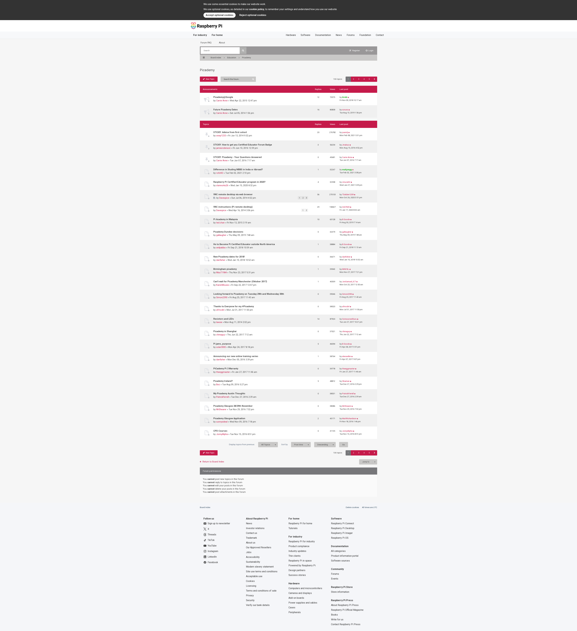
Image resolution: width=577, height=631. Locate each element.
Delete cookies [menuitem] (352, 507)
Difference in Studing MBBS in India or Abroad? (238, 169)
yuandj (345, 132)
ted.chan (220, 222)
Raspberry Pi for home (300, 523)
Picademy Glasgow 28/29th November (233, 406)
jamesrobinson (223, 148)
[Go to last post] (348, 97)
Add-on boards (296, 597)
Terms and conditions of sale (261, 590)
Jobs (248, 552)
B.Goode (346, 219)
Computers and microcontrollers (305, 588)
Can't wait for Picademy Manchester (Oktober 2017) (240, 281)
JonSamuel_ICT (349, 281)
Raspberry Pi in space (300, 560)
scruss (345, 110)
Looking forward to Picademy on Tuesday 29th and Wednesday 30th (248, 294)
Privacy (250, 595)
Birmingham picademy (225, 269)
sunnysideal (221, 422)
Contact (380, 35)
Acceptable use (254, 576)
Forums (351, 35)
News (339, 35)
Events (334, 578)
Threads (212, 534)
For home (217, 35)
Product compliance (298, 546)
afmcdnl (220, 310)
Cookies (250, 581)
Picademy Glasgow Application (229, 418)
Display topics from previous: (249, 444)
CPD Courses (220, 431)
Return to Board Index (213, 461)
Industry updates (297, 551)
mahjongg (347, 169)
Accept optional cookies (219, 15)
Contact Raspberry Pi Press (345, 624)
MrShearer (221, 409)
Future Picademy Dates (225, 109)
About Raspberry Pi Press (345, 605)
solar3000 (221, 347)
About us (250, 542)
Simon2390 (221, 297)
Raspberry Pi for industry (301, 541)
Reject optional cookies (252, 15)
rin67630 (346, 207)
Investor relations (255, 528)
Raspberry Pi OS (339, 537)
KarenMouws (222, 285)
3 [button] (358, 79)
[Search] (243, 50)
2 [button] (353, 79)
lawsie (219, 322)
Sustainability (253, 561)
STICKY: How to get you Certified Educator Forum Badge (242, 145)
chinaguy (220, 334)
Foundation (365, 35)
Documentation (323, 35)
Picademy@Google (223, 97)
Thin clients (294, 555)
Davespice (224, 198)
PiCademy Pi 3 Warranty (225, 368)
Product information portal (344, 555)
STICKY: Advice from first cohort (230, 132)
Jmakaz (345, 145)
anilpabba (221, 247)
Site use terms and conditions (261, 571)
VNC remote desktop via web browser (233, 194)
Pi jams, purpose (222, 344)
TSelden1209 (348, 194)
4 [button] (364, 79)
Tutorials (293, 528)
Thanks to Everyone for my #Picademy (233, 306)
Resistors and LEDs (223, 319)
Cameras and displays (300, 593)
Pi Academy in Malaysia (225, 219)
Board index (205, 507)
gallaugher (221, 235)
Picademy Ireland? (223, 381)
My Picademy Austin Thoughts (229, 393)
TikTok (211, 540)
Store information (340, 591)
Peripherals (294, 612)
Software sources (340, 560)
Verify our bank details (258, 605)
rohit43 (219, 173)
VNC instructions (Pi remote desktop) (233, 207)
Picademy (207, 70)
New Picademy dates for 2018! (229, 257)
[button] (374, 79)
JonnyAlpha (222, 434)
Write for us (337, 619)
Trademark (251, 537)
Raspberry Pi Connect (342, 523)
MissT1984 (221, 272)
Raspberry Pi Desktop (342, 528)
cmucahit (346, 182)
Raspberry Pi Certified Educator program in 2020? (239, 182)
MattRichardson (349, 418)
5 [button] (369, 79)
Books (334, 614)
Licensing (251, 585)
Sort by (292, 444)
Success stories (297, 575)
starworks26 (222, 185)
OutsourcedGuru (349, 319)
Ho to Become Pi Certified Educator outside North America (244, 244)
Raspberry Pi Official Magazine (347, 609)
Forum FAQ (206, 42)
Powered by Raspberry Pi (302, 565)
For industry (200, 35)
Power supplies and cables (302, 602)
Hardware (291, 35)
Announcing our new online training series (235, 356)
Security (250, 600)
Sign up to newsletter (219, 523)
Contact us (251, 533)
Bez (218, 384)
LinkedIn (212, 556)
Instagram (213, 551)
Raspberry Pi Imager (342, 533)
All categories (338, 551)
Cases (291, 607)
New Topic (210, 79)
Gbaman (346, 381)
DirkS (344, 97)
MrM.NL (345, 269)
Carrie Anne (222, 100)
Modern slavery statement (260, 566)
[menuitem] (370, 50)
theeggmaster (223, 372)
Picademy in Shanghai (225, 331)
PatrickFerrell (222, 397)
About (222, 42)
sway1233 (221, 135)
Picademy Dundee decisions (228, 232)
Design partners (296, 570)
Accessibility (253, 557)
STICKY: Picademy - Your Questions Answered (237, 157)
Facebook (213, 562)
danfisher (220, 260)
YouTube (212, 545)
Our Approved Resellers (258, 547)
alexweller (346, 356)
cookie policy (256, 9)
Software (305, 35)
